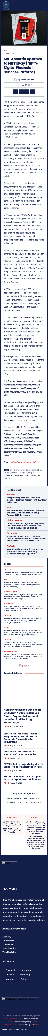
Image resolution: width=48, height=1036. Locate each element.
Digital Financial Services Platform (26, 470)
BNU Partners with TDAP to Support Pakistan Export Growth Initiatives (23, 778)
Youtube (10, 979)
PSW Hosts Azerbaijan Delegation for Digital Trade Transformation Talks (24, 765)
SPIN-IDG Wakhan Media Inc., (13, 1019)
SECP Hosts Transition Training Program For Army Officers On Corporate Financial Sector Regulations (20, 737)
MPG (34, 473)
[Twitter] (17, 979)
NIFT (26, 476)
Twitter (24, 979)
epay (41, 470)
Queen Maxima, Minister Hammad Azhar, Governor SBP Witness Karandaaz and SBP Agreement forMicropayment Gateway (36, 842)
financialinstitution (11, 473)
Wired (7, 50)
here (37, 1024)
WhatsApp (25, 974)
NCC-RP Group (7, 1022)
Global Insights (14, 520)
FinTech (11, 494)
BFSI (9, 507)
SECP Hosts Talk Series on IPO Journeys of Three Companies (20, 753)
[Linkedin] (15, 91)
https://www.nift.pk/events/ (23, 462)
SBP (6, 479)
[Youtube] (3, 979)
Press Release (27, 80)
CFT (11, 470)
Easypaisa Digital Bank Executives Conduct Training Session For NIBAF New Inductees (27, 499)
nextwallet (8, 476)
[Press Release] (16, 79)
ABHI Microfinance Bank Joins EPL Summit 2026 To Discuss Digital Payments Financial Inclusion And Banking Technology (23, 632)
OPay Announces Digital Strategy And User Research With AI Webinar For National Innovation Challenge (25, 525)
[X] (21, 91)
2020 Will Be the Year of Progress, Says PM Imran (12, 831)
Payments (12, 533)
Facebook (10, 970)
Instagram (27, 970)
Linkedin (10, 974)
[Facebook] (3, 970)
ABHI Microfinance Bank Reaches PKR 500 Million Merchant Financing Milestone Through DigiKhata (25, 551)
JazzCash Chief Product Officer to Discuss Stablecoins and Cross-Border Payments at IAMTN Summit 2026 (26, 538)
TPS (10, 479)
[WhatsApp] (26, 91)
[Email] (32, 91)
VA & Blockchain (11, 651)
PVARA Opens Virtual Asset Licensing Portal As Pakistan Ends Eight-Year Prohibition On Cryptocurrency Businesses (23, 656)
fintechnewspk (25, 473)
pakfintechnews (35, 476)
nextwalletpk (18, 476)
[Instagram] (19, 970)
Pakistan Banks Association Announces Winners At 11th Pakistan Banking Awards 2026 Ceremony (26, 512)
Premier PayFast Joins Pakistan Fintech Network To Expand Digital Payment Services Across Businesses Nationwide (23, 644)
